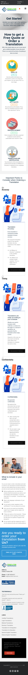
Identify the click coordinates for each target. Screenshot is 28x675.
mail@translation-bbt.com (11, 576)
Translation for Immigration (9, 627)
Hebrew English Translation (9, 635)
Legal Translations (7, 620)
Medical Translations (7, 623)
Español (19, 2)
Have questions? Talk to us (17, 269)
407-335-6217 (5, 3)
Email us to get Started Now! (14, 553)
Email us (14, 74)
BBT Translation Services (16, 665)
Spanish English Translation (9, 632)
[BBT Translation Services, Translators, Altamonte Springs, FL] (7, 608)
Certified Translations (7, 618)
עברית (19, 3)
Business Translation (7, 625)
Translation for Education (8, 630)
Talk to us (14, 104)
